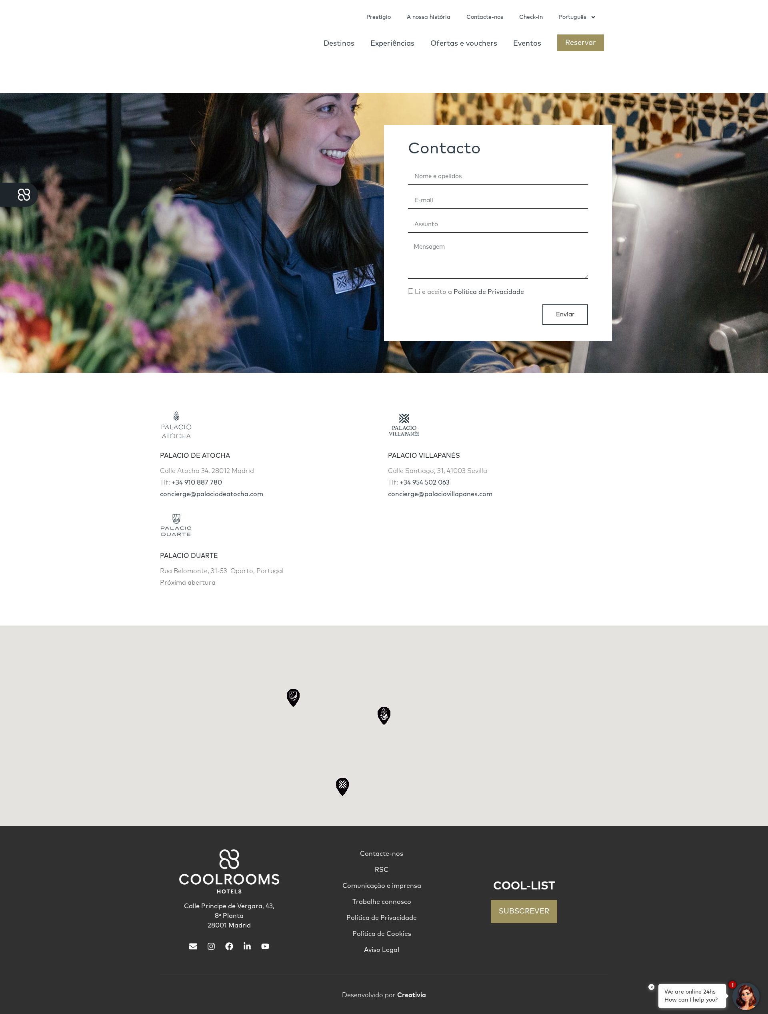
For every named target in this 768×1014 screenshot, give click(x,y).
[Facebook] (229, 946)
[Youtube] (265, 946)
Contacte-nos (484, 17)
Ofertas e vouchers (463, 43)
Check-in (531, 17)
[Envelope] (193, 946)
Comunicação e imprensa (381, 886)
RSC (381, 870)
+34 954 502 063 (425, 482)
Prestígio (378, 17)
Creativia (411, 995)
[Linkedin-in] (247, 946)
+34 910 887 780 (197, 482)
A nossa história (428, 17)
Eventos (527, 43)
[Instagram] (211, 946)
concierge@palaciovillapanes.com (440, 494)
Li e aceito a (469, 292)
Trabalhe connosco (381, 902)
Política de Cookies (381, 934)
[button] (384, 716)
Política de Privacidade (489, 292)
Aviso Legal (381, 950)
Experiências (392, 43)
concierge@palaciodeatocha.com (211, 494)
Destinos (339, 43)
